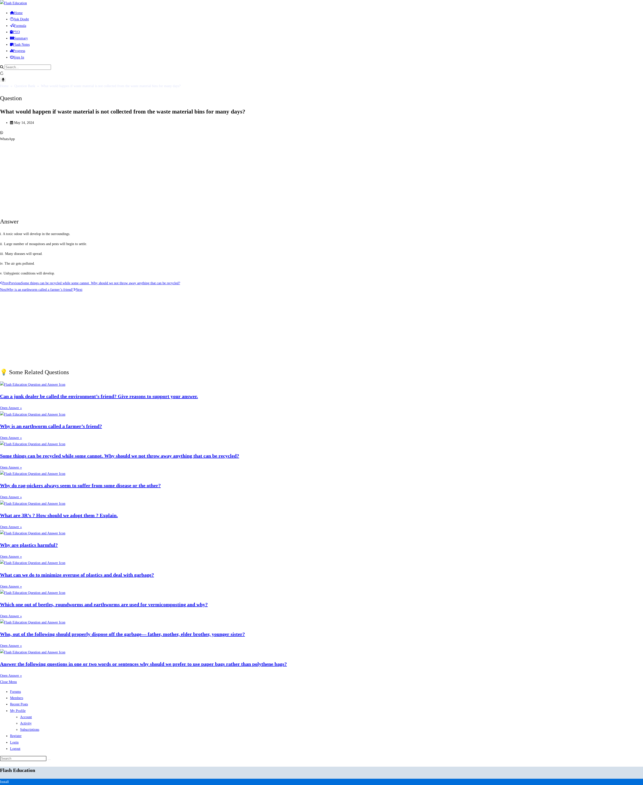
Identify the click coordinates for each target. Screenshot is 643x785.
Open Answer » (11, 408)
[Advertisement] (150, 177)
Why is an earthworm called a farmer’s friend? (51, 426)
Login (14, 742)
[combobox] (28, 67)
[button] (321, 136)
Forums (15, 692)
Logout (15, 749)
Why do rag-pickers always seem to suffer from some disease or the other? (80, 485)
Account (26, 717)
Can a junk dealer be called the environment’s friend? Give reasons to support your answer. (99, 396)
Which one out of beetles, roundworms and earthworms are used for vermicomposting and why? (104, 604)
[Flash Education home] (13, 3)
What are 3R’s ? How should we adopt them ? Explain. (59, 515)
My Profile (18, 711)
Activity (26, 723)
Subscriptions (29, 730)
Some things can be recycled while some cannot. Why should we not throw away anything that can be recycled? (119, 456)
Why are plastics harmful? (29, 545)
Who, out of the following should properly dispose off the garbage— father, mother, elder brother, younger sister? (122, 634)
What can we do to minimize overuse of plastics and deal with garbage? (77, 575)
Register (16, 736)
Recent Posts (19, 704)
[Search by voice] (3, 79)
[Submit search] (49, 759)
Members (16, 698)
